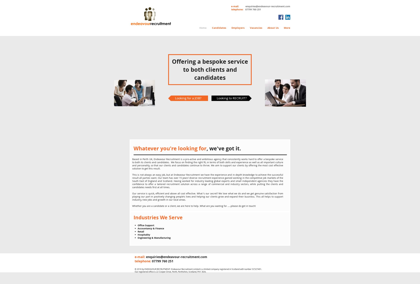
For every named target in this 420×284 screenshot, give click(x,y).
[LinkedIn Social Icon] (287, 17)
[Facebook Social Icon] (280, 17)
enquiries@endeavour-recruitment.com (267, 6)
